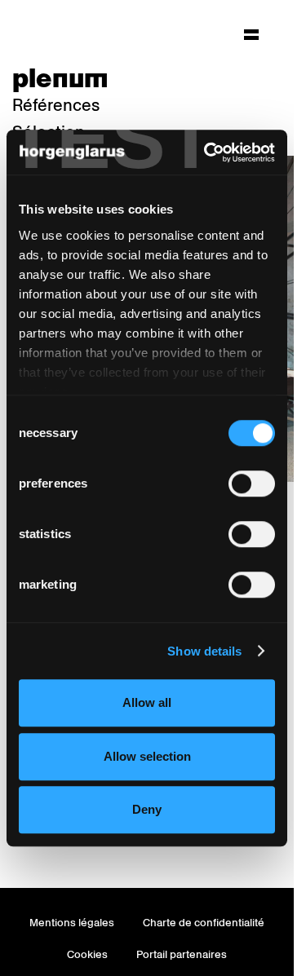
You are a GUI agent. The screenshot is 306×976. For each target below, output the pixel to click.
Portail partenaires (181, 954)
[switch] (251, 483)
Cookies (87, 954)
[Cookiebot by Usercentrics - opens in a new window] (207, 152)
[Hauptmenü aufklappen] (251, 34)
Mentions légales (71, 922)
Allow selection (147, 756)
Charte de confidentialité (203, 922)
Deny (147, 809)
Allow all (146, 702)
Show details (204, 651)
